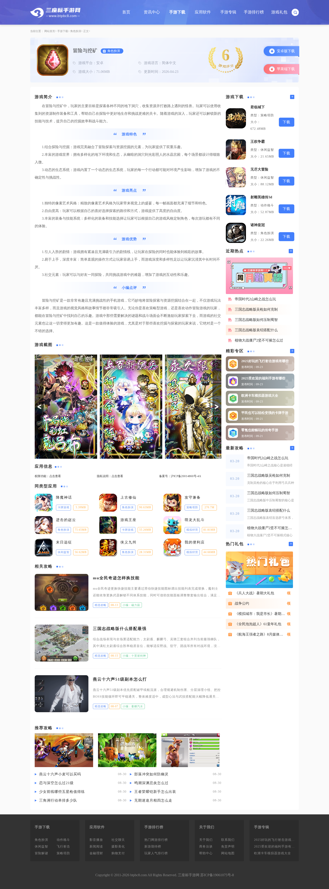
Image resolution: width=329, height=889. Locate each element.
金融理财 (96, 853)
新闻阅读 (96, 846)
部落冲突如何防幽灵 (151, 774)
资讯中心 (152, 12)
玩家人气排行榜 (156, 853)
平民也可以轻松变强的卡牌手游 (264, 413)
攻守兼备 (193, 497)
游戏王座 (128, 520)
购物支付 (118, 853)
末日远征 (64, 542)
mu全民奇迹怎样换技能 (116, 578)
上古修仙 (128, 497)
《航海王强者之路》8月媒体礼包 (261, 634)
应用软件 (203, 12)
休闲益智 (41, 846)
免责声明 (228, 846)
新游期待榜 (152, 846)
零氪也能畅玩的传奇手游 (259, 430)
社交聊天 (118, 839)
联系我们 (228, 839)
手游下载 (177, 12)
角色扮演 (75, 31)
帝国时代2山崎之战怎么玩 (255, 299)
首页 (126, 12)
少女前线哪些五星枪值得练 (62, 792)
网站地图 (228, 853)
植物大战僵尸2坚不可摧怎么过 (259, 340)
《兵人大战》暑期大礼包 (254, 593)
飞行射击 (63, 846)
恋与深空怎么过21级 (56, 783)
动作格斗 (63, 839)
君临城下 (257, 107)
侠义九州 (128, 542)
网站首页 (49, 31)
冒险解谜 (41, 853)
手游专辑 (228, 12)
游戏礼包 (279, 12)
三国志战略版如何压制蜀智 (256, 320)
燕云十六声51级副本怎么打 (120, 679)
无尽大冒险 (259, 169)
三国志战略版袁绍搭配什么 (256, 330)
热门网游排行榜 (156, 839)
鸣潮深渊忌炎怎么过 (151, 783)
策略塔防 (63, 853)
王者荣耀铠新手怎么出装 (155, 792)
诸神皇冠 (257, 225)
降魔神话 (64, 497)
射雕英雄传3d (261, 197)
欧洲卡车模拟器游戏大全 (259, 395)
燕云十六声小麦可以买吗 (60, 774)
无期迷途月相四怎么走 (153, 800)
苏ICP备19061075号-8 (217, 875)
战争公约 (242, 603)
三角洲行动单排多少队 (58, 800)
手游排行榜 (254, 12)
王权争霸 (257, 141)
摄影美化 (118, 846)
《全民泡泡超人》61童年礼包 (258, 624)
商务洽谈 (206, 846)
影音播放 (96, 839)
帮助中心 (206, 853)
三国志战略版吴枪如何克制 (256, 309)
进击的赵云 (66, 520)
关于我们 (206, 839)
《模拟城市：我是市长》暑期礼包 (261, 614)
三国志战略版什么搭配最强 (120, 628)
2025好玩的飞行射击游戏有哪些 (265, 361)
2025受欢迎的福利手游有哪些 (263, 378)
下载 (286, 122)
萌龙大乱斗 (195, 520)
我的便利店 (195, 542)
